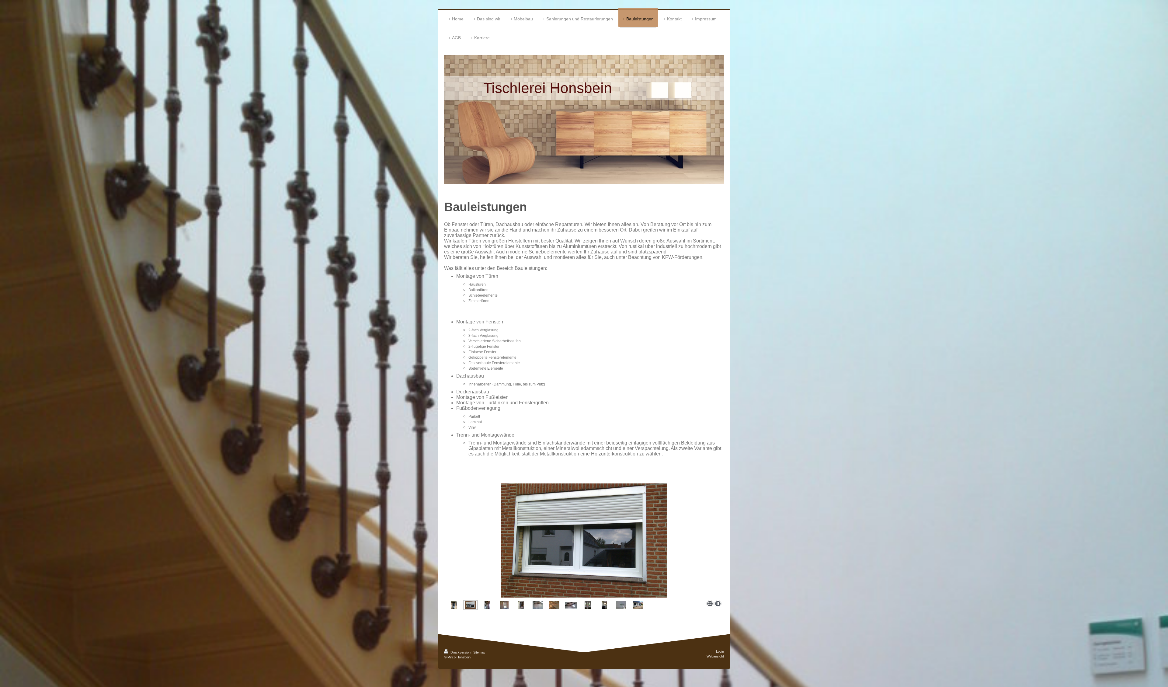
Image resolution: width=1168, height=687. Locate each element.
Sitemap (479, 652)
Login (720, 651)
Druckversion (460, 652)
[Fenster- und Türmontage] (638, 605)
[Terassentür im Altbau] (588, 605)
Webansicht (715, 656)
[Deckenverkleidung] (621, 605)
